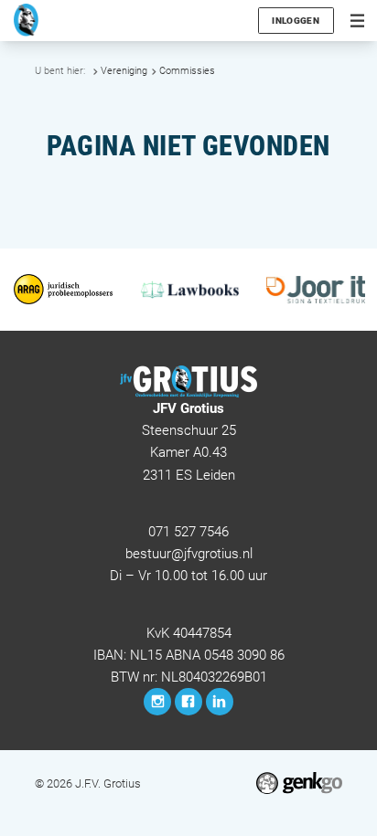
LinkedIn (219, 701)
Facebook (188, 701)
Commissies (187, 71)
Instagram (157, 701)
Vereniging (124, 71)
